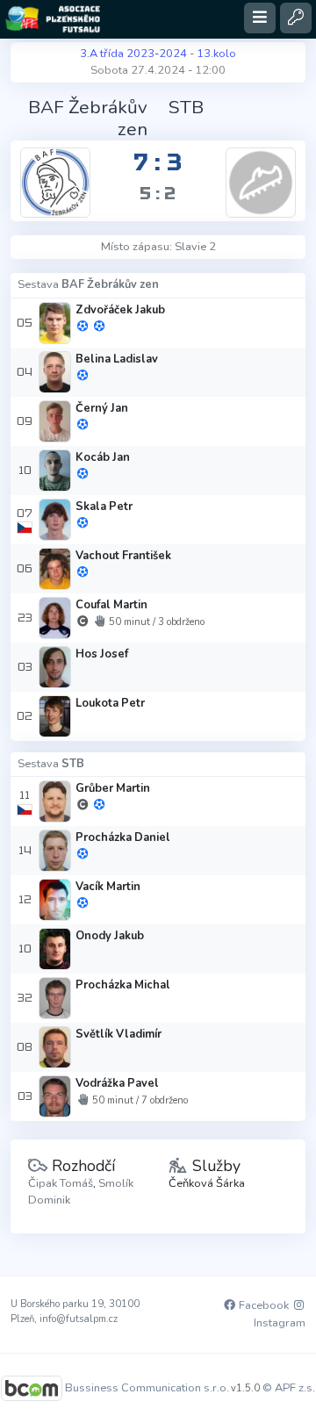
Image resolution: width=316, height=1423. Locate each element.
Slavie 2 (195, 247)
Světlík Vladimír (118, 1034)
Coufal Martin (111, 605)
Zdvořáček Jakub (120, 310)
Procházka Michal (122, 985)
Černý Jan (101, 408)
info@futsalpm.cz (79, 1319)
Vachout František (123, 556)
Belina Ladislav (116, 359)
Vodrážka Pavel (117, 1083)
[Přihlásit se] (296, 18)
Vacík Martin (107, 887)
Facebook (262, 1305)
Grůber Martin (112, 788)
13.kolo (216, 53)
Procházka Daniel (122, 837)
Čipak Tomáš (60, 1183)
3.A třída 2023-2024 (133, 53)
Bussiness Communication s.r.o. (147, 1387)
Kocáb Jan (102, 457)
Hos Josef (101, 654)
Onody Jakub (109, 936)
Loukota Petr (110, 703)
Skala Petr (104, 506)
